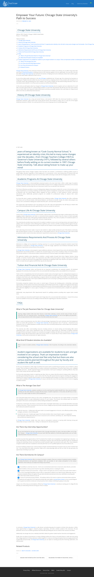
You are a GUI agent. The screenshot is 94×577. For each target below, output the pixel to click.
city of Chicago (42, 78)
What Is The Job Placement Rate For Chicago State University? (35, 55)
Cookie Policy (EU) (60, 570)
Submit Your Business (82, 3)
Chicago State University (24, 40)
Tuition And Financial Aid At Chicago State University (31, 52)
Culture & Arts (35, 550)
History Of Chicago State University (27, 42)
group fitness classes (59, 479)
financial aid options (28, 72)
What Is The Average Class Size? (28, 61)
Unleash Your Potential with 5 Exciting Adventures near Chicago (33, 557)
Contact (69, 570)
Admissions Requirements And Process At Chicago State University (35, 50)
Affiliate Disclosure (36, 570)
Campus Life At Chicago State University (28, 48)
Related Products (25, 67)
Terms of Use (46, 570)
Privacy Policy (26, 570)
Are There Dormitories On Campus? (29, 65)
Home (67, 3)
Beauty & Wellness (26, 550)
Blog (73, 3)
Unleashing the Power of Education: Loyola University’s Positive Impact (63, 557)
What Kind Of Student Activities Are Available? (32, 57)
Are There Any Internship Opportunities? (30, 63)
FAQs (20, 54)
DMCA (52, 570)
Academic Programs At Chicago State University (30, 46)
